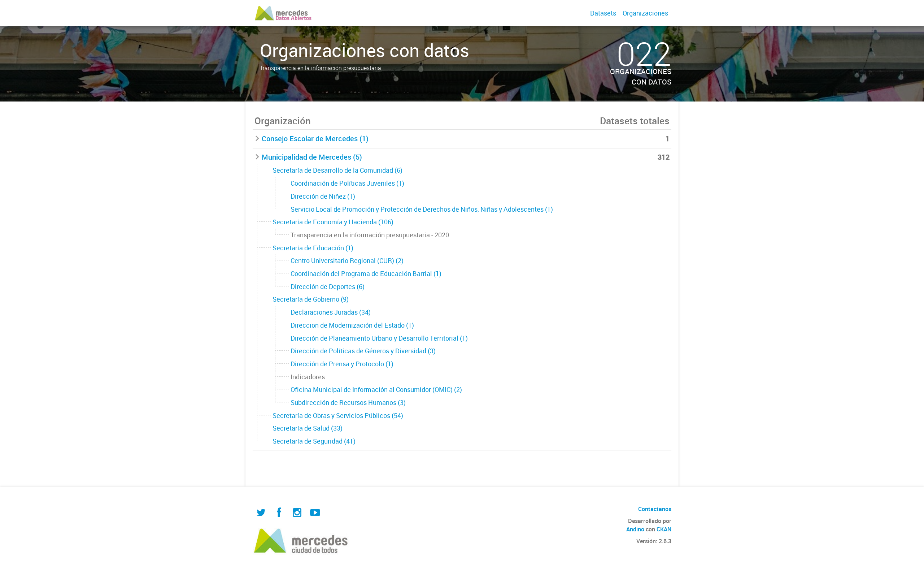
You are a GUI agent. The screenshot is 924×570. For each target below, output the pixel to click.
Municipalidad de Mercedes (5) (312, 157)
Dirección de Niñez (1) (323, 196)
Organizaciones (645, 13)
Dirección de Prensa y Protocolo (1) (342, 363)
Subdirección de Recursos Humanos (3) (348, 402)
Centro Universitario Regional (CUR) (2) (347, 260)
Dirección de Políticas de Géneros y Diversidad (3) (363, 350)
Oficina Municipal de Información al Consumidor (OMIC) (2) (376, 389)
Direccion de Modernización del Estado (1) (352, 325)
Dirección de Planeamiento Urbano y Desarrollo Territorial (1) (379, 338)
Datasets (603, 13)
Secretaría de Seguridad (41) (314, 441)
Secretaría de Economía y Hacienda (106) (333, 221)
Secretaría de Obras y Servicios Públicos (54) (338, 415)
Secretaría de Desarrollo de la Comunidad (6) (337, 170)
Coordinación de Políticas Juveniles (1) (347, 183)
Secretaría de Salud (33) (308, 428)
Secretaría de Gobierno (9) (311, 299)
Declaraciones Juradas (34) (331, 312)
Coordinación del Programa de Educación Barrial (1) (366, 273)
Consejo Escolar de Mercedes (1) (315, 138)
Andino (635, 529)
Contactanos (654, 509)
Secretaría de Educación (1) (313, 247)
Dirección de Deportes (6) (328, 286)
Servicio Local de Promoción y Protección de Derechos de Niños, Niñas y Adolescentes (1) (422, 209)
